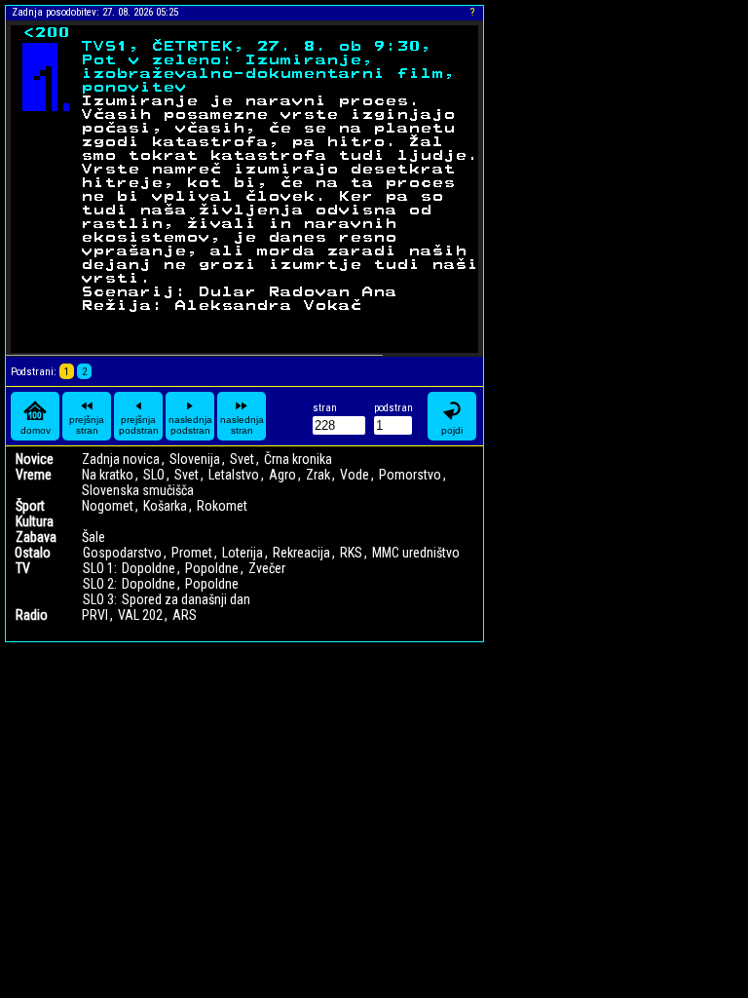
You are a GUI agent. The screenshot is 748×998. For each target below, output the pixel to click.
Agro (282, 474)
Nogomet (107, 506)
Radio (32, 615)
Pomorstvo (410, 474)
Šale (93, 537)
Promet (191, 552)
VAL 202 (140, 615)
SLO (154, 474)
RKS (351, 552)
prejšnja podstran (139, 425)
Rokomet (222, 506)
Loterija (242, 552)
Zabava (36, 537)
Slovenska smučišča (138, 490)
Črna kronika (298, 459)
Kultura (34, 521)
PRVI (95, 615)
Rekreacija (301, 552)
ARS (184, 615)
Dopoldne (148, 568)
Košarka (165, 506)
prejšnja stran (86, 425)
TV (23, 568)
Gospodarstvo (122, 552)
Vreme (34, 474)
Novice (34, 459)
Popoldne (212, 568)
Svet (242, 459)
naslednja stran (242, 425)
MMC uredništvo (416, 552)
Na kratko (107, 474)
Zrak (318, 474)
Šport (30, 506)
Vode (354, 474)
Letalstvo (233, 474)
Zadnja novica (121, 459)
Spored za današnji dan (186, 599)
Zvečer (266, 568)
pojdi (452, 430)
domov (35, 430)
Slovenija (194, 459)
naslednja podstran (190, 425)
